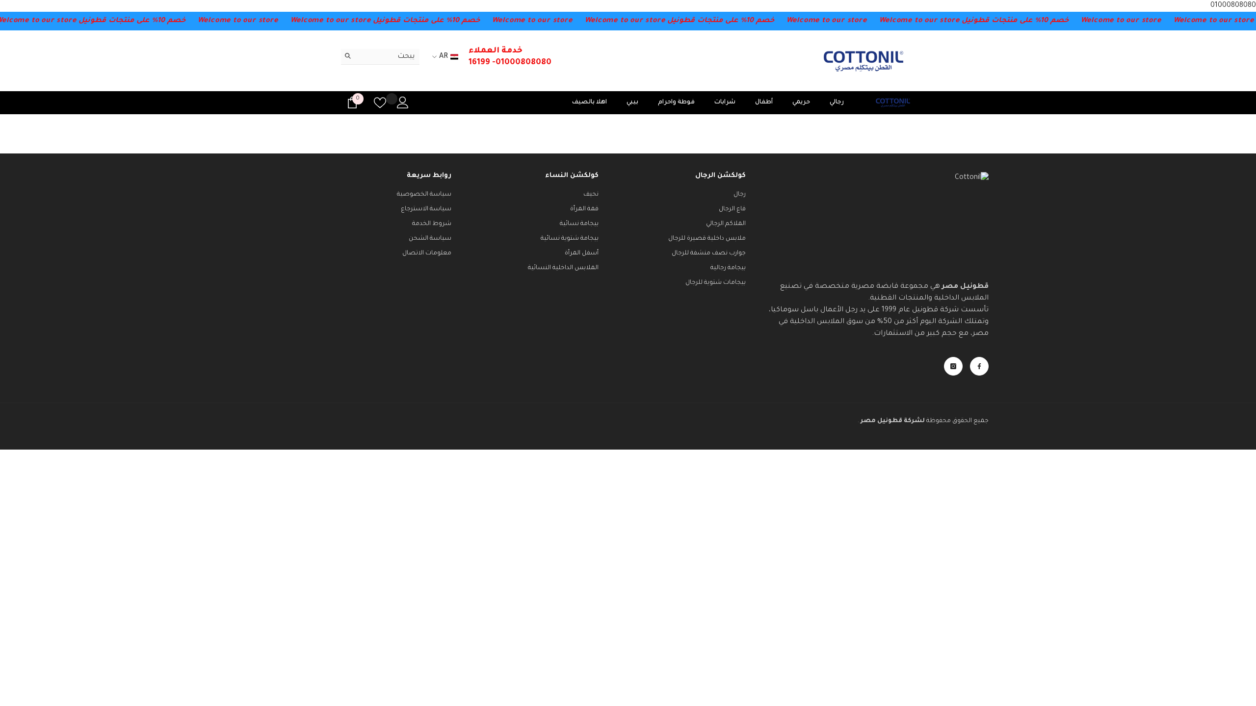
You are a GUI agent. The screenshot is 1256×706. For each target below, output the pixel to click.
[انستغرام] (953, 366)
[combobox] (387, 56)
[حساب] (403, 102)
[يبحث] (380, 57)
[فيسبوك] (979, 366)
